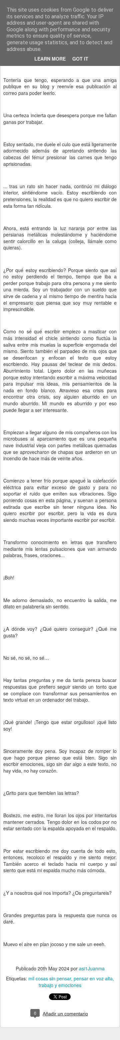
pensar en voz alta (93, 978)
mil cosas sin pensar (49, 978)
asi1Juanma (92, 968)
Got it (80, 58)
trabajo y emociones (60, 985)
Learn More (50, 58)
